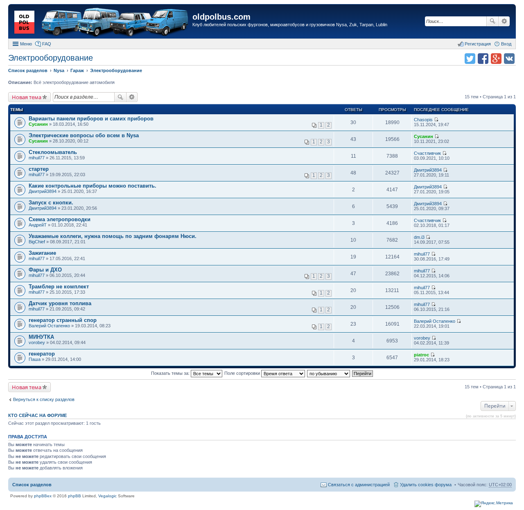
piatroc (421, 354)
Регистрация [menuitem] (478, 43)
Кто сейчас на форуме (37, 415)
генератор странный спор (63, 320)
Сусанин (38, 124)
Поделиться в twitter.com (470, 58)
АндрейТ (38, 224)
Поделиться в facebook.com (483, 58)
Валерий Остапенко (49, 325)
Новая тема (26, 97)
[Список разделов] (101, 22)
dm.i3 (419, 237)
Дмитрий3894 (428, 170)
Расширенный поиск (504, 21)
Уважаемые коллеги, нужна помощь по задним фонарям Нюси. (112, 236)
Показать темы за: (171, 373)
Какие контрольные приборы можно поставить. (92, 186)
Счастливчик (427, 153)
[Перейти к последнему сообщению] (436, 119)
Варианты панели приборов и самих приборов (91, 119)
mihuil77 (37, 157)
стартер (39, 169)
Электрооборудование (50, 57)
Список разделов (32, 484)
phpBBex (43, 496)
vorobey (37, 342)
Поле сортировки (242, 373)
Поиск (492, 21)
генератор (42, 354)
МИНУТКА (41, 337)
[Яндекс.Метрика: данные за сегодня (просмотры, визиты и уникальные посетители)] (493, 504)
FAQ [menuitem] (46, 43)
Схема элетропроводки (59, 219)
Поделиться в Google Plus (496, 58)
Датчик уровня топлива (60, 303)
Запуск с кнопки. (51, 202)
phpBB (74, 496)
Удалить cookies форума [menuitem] (426, 484)
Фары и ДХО (45, 270)
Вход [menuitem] (506, 43)
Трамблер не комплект (59, 286)
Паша (35, 359)
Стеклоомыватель (53, 152)
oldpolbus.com (221, 16)
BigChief (37, 241)
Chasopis (423, 119)
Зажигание (42, 253)
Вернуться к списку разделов (44, 399)
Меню (26, 43)
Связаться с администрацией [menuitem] (359, 484)
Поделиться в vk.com (509, 58)
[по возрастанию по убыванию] (329, 373)
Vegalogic (107, 496)
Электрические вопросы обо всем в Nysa (84, 135)
